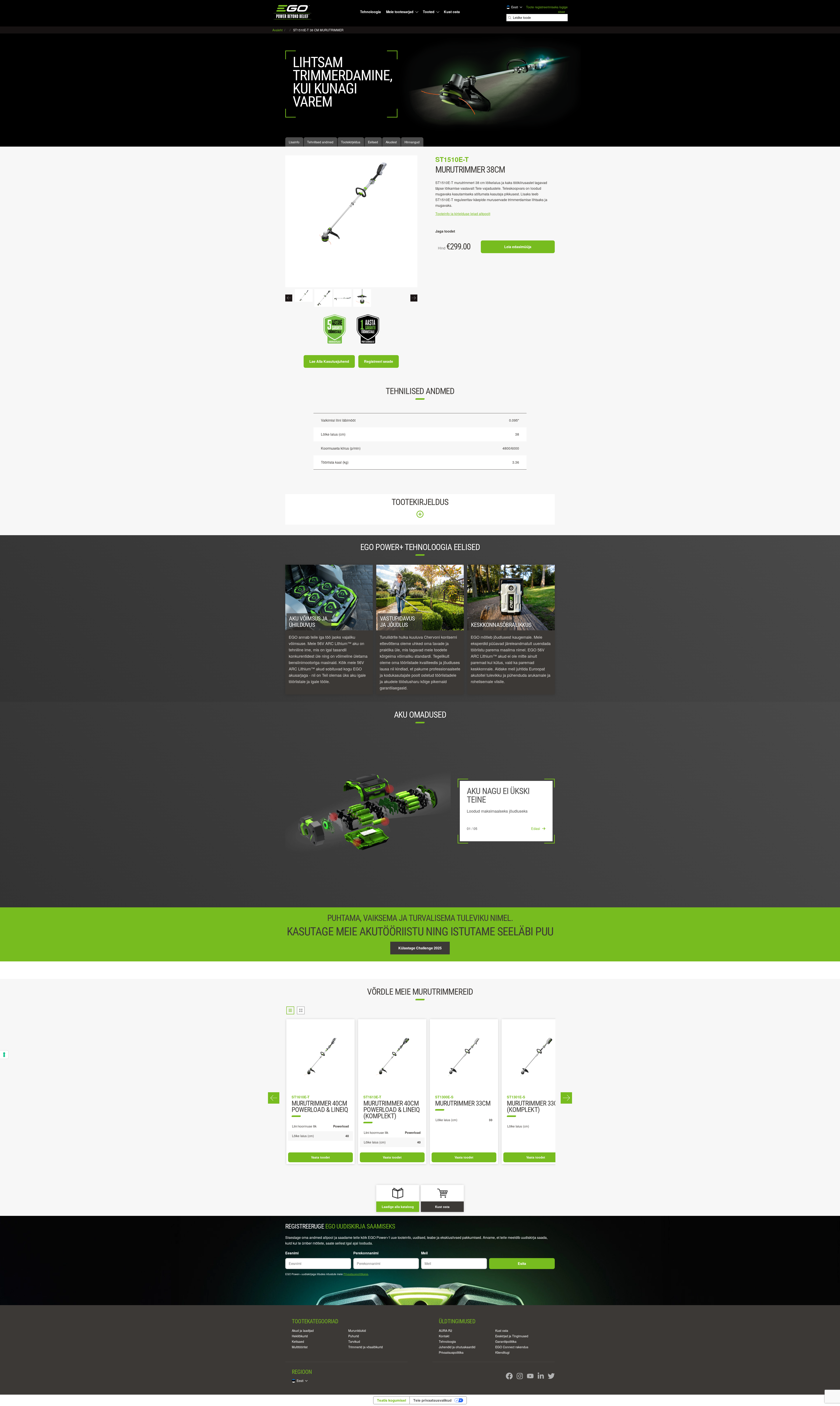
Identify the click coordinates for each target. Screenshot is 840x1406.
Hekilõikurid (300, 1336)
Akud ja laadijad (303, 1330)
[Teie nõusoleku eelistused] (4, 1054)
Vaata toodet (320, 1157)
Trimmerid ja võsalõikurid (365, 1347)
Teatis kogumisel (391, 1400)
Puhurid (353, 1336)
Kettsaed (298, 1341)
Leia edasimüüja (517, 246)
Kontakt (444, 1336)
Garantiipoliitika (505, 1341)
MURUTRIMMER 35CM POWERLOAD (391, 1107)
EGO (292, 12)
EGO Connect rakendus (511, 1347)
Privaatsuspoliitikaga (355, 1274)
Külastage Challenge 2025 (420, 947)
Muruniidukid (357, 1330)
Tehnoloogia (370, 11)
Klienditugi (502, 1352)
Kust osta (452, 11)
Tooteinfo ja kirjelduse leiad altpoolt (462, 213)
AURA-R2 (445, 1330)
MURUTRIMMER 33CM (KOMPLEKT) (319, 1107)
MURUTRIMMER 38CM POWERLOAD (534, 1107)
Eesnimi (292, 1252)
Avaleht (278, 30)
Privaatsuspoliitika (451, 1352)
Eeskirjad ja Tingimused (511, 1336)
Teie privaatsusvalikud (432, 1400)
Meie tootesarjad (399, 11)
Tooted (428, 11)
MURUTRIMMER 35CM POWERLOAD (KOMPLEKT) (462, 1110)
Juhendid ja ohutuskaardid (457, 1347)
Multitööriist (300, 1347)
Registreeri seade (378, 361)
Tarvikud (354, 1341)
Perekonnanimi (365, 1252)
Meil (424, 1252)
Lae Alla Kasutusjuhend (329, 361)
